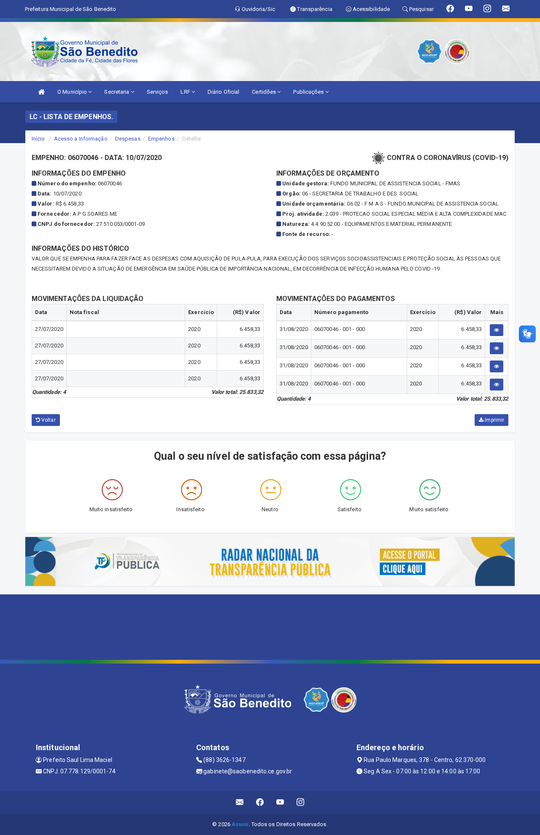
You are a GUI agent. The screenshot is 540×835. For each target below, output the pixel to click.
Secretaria (117, 92)
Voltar (48, 420)
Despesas (127, 139)
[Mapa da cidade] (270, 626)
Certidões (264, 92)
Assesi (240, 824)
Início (38, 139)
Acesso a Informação (81, 139)
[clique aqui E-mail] (239, 802)
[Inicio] (41, 92)
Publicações (309, 92)
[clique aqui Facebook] (260, 802)
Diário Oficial (223, 92)
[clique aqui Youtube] (280, 802)
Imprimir (493, 420)
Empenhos (161, 139)
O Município (72, 92)
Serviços (157, 92)
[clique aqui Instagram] (300, 802)
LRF (186, 92)
